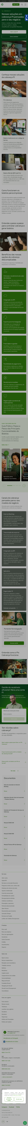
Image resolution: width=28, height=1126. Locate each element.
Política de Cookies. (17, 1095)
